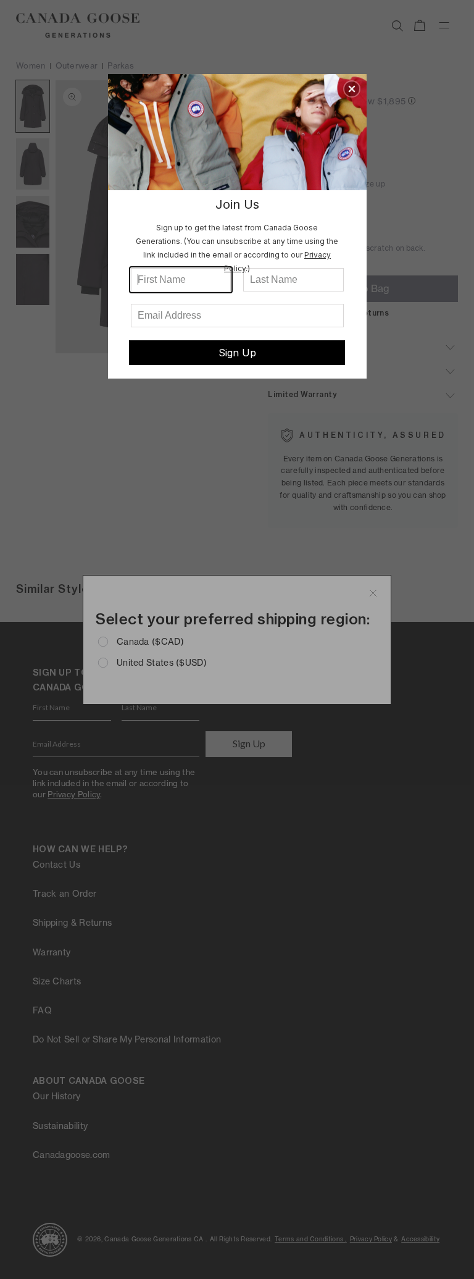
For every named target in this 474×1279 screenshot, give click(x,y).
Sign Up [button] (237, 352)
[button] (351, 89)
